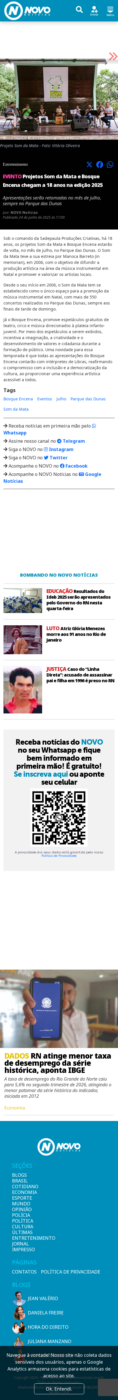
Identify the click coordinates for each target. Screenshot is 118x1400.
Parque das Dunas (88, 399)
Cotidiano (22, 1186)
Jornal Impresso (22, 1246)
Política (22, 1221)
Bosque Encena (18, 399)
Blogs (19, 1175)
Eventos (44, 399)
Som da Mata (16, 409)
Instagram (61, 449)
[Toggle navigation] (110, 10)
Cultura (22, 1226)
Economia (22, 1192)
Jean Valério (43, 1298)
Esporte (22, 1198)
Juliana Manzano (49, 1341)
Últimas (22, 1232)
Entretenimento (22, 1238)
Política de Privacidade (59, 856)
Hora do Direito (48, 1327)
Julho (61, 399)
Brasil (20, 1181)
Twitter (58, 457)
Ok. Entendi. (59, 1389)
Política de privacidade (70, 1272)
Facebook (76, 466)
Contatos (24, 1272)
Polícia (21, 1215)
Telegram (73, 441)
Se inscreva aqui (41, 774)
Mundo (21, 1204)
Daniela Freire (46, 1313)
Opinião (22, 1209)
